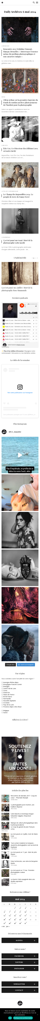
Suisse (5, 713)
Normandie (7, 699)
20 (4, 920)
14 (9, 916)
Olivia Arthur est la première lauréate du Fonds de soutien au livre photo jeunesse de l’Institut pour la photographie (20, 102)
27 (4, 923)
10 (25, 912)
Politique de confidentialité (23, 1018)
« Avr (3, 926)
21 (9, 920)
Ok (10, 1018)
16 (20, 916)
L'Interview (5, 46)
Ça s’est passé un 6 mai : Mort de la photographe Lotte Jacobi (17, 241)
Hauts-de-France (8, 695)
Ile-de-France (7, 697)
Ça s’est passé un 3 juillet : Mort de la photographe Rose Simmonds (17, 289)
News (3, 97)
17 (25, 916)
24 (25, 920)
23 (20, 920)
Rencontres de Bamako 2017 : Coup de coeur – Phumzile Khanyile (24, 797)
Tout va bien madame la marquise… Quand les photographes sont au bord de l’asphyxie (24, 845)
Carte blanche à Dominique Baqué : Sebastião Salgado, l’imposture (22, 815)
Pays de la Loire (8, 705)
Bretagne (6, 686)
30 (20, 923)
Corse (5, 690)
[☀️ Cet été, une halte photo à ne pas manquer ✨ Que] (20, 530)
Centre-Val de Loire (9, 688)
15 (14, 916)
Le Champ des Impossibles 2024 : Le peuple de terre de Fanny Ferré (18, 195)
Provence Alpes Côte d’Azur (12, 707)
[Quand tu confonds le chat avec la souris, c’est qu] (20, 492)
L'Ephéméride (6, 237)
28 (9, 923)
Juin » (8, 926)
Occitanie (6, 703)
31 (25, 923)
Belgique (6, 710)
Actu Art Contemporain (10, 191)
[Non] (37, 1015)
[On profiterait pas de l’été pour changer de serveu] (20, 455)
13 (4, 916)
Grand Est (6, 692)
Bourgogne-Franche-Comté (12, 684)
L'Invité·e (5, 145)
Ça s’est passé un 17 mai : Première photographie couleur (22, 871)
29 (14, 923)
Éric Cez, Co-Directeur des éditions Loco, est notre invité (20, 149)
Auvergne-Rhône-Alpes (10, 682)
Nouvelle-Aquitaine (9, 701)
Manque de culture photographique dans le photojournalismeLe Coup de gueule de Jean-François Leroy (24, 826)
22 (14, 920)
